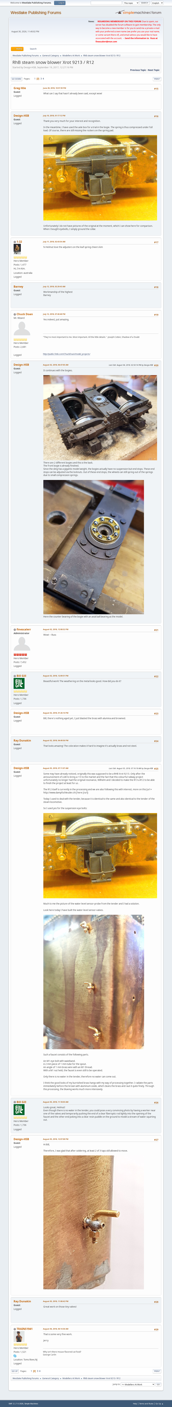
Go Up (15, 1371)
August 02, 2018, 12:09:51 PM (55, 675)
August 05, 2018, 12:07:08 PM (55, 1139)
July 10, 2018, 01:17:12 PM (54, 115)
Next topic (154, 70)
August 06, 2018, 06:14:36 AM (55, 1329)
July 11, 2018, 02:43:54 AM (54, 241)
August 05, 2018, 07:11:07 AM (55, 768)
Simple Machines (31, 1404)
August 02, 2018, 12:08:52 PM (55, 629)
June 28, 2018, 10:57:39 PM (54, 88)
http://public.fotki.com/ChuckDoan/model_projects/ (66, 354)
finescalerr (24, 629)
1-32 (19, 242)
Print (157, 79)
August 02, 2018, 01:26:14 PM (55, 713)
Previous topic (138, 70)
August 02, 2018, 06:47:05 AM (55, 365)
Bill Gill (21, 676)
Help (135, 1403)
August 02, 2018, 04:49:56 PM (55, 740)
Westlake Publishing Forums (36, 12)
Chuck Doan (25, 314)
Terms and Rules (146, 1403)
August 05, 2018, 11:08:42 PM (55, 1301)
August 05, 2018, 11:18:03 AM (55, 1102)
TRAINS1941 (25, 1329)
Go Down (16, 79)
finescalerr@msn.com (106, 41)
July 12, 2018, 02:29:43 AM (54, 286)
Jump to (116, 1384)
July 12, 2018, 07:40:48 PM (54, 314)
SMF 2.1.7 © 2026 (16, 1404)
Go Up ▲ (159, 1403)
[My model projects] (15, 350)
